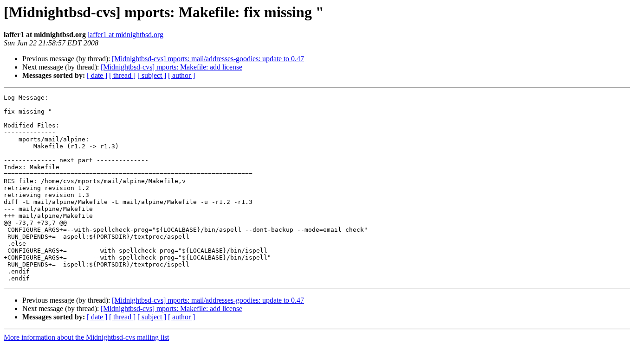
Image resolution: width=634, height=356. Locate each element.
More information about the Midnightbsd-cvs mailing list (86, 337)
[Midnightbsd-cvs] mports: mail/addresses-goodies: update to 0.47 (208, 59)
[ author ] (181, 75)
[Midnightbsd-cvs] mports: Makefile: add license (171, 67)
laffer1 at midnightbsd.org (125, 34)
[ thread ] (122, 75)
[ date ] (97, 75)
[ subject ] (151, 75)
